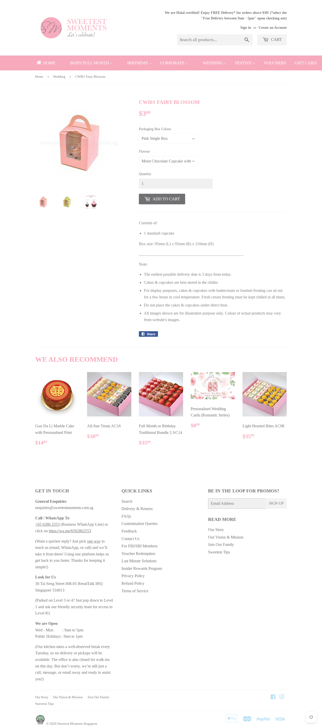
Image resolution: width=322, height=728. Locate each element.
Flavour (144, 151)
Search (127, 501)
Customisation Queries (139, 523)
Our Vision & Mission (225, 537)
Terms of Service (135, 591)
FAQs (126, 516)
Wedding (59, 76)
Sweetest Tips (219, 552)
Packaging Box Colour (155, 129)
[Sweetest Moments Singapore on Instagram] (281, 697)
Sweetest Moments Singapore (77, 723)
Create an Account (273, 28)
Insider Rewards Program (142, 568)
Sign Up (276, 503)
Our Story (216, 529)
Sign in (245, 28)
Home (39, 76)
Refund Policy (133, 583)
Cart (276, 39)
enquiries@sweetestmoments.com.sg (64, 508)
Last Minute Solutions (139, 561)
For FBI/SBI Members (139, 546)
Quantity (145, 174)
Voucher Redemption (138, 553)
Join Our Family (221, 544)
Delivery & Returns (137, 509)
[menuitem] (45, 62)
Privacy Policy (133, 576)
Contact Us (130, 539)
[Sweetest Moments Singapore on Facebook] (273, 697)
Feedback (129, 531)
